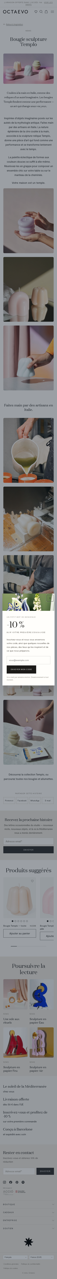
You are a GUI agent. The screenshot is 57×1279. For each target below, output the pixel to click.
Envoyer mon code (21, 669)
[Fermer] (50, 598)
